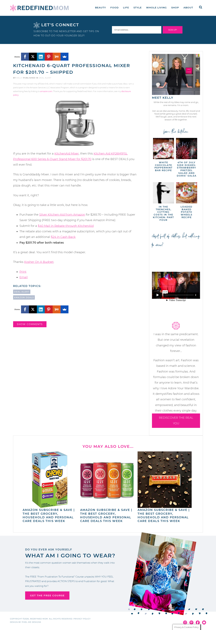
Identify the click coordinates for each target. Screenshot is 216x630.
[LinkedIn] (41, 57)
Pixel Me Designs (31, 622)
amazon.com (46, 91)
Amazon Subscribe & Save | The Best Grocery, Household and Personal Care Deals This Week (49, 515)
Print (22, 271)
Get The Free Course (47, 595)
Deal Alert (45, 78)
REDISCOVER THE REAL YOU (176, 420)
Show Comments (30, 324)
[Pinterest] (49, 57)
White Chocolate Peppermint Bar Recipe (163, 166)
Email (23, 277)
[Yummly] (57, 57)
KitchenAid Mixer (66, 153)
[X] (33, 57)
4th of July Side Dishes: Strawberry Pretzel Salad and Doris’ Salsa (186, 169)
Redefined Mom (39, 8)
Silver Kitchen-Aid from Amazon (62, 214)
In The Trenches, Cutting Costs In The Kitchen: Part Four (163, 213)
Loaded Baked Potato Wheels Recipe (186, 212)
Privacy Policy (82, 619)
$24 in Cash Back (63, 237)
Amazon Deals (24, 297)
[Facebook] (25, 57)
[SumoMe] (64, 57)
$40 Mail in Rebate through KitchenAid (66, 226)
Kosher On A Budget (39, 262)
